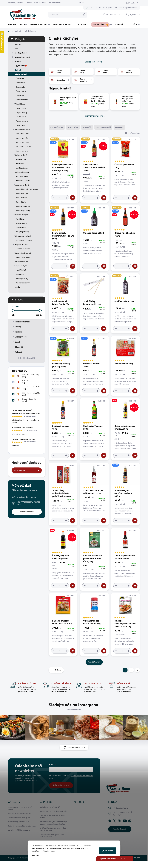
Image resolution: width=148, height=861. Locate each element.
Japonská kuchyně (22, 185)
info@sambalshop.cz (26, 497)
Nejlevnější (73, 127)
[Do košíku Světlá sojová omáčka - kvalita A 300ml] (134, 455)
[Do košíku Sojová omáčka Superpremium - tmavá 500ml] (72, 266)
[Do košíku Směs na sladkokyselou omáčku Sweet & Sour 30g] (134, 650)
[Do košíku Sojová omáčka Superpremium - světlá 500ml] (103, 197)
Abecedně (119, 127)
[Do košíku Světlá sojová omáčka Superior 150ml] (134, 585)
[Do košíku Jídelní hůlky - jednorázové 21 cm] (103, 328)
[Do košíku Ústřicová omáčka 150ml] (72, 455)
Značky (17, 287)
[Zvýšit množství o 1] (66, 197)
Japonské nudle (21, 198)
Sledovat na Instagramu (76, 747)
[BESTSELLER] (125, 286)
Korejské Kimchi (21, 223)
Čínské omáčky (21, 91)
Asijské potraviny (21, 53)
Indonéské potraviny (23, 181)
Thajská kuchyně (21, 104)
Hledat (84, 15)
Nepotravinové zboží (22, 57)
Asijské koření (21, 270)
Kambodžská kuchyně (23, 253)
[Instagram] (119, 820)
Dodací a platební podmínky (36, 3)
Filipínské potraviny (23, 249)
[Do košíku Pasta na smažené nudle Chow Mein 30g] (72, 650)
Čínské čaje (20, 95)
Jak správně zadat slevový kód (19, 818)
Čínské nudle (20, 87)
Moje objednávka (55, 3)
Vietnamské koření (22, 134)
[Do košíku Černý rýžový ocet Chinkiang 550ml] (72, 585)
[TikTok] (130, 820)
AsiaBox (18, 61)
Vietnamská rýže (22, 138)
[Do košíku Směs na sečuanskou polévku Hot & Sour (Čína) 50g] (103, 585)
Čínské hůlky (20, 83)
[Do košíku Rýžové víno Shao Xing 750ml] (134, 266)
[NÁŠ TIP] (63, 349)
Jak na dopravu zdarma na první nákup (19, 808)
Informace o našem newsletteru (19, 813)
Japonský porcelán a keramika (27, 189)
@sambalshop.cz (74, 709)
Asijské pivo (20, 274)
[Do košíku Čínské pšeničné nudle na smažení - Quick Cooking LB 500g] (72, 197)
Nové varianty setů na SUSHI (18, 822)
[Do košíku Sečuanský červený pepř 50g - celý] (72, 390)
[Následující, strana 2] (131, 670)
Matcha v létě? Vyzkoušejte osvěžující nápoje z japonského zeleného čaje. (53, 823)
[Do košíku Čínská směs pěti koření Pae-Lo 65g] (72, 328)
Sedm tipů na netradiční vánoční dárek (21, 826)
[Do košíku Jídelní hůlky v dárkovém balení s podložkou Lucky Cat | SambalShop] (72, 520)
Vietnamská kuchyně (22, 130)
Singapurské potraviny (24, 240)
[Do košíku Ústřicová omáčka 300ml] (103, 390)
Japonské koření (22, 193)
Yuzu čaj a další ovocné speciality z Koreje (52, 816)
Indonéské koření (22, 176)
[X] (114, 820)
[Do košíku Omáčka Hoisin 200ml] (103, 266)
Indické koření (21, 159)
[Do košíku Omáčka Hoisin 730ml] (134, 328)
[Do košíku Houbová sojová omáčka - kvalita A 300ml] (134, 520)
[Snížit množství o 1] (53, 197)
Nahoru (58, 670)
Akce (16, 49)
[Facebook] (110, 820)
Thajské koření (21, 108)
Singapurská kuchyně (23, 236)
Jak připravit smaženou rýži (50, 807)
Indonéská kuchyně (22, 172)
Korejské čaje (20, 219)
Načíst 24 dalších (94, 662)
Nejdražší (87, 127)
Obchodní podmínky (15, 3)
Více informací (49, 851)
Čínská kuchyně (21, 74)
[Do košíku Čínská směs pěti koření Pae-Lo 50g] (103, 650)
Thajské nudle (21, 117)
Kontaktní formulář (27, 512)
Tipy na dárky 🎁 (21, 66)
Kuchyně (18, 70)
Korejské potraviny (22, 232)
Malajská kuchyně (21, 262)
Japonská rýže (21, 202)
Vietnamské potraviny (23, 147)
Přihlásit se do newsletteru (61, 785)
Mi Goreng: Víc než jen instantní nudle (53, 811)
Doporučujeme (56, 127)
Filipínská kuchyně (21, 244)
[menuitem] (13, 24)
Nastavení (36, 855)
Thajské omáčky (21, 125)
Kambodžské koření (23, 257)
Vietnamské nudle (22, 142)
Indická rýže (20, 164)
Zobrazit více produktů (94, 116)
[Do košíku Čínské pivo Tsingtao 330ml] (103, 455)
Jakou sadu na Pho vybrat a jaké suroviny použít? (52, 836)
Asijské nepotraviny (23, 283)
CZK (132, 3)
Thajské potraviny (22, 121)
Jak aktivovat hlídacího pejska (19, 830)
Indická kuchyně (21, 155)
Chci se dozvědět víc (93, 62)
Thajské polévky (21, 113)
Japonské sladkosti (23, 206)
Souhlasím (109, 851)
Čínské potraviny (22, 100)
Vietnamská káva (22, 151)
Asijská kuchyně (21, 266)
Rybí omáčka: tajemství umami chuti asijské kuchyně (53, 829)
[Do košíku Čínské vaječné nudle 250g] (134, 197)
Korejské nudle (21, 227)
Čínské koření (20, 78)
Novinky (18, 44)
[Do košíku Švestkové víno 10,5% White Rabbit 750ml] (103, 520)
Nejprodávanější (103, 127)
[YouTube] (124, 820)
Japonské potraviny (23, 210)
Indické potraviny (22, 168)
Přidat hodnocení (20, 470)
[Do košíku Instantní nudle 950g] (134, 390)
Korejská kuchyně (21, 215)
